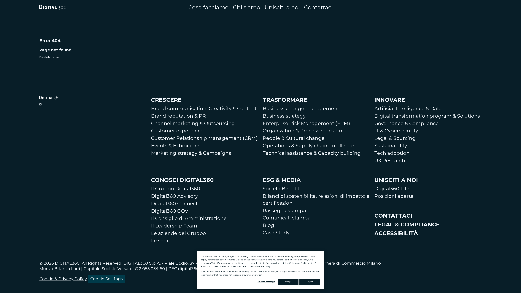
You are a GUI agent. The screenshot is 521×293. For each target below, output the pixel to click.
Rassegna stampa (284, 210)
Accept (288, 282)
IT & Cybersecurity (396, 131)
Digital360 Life (391, 189)
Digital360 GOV (169, 211)
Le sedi (159, 241)
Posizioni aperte (394, 196)
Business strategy (284, 116)
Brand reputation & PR (178, 116)
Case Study (276, 233)
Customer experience (177, 131)
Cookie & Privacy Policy (63, 278)
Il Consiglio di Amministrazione (189, 218)
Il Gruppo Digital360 (175, 189)
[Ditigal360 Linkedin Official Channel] (40, 104)
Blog (268, 225)
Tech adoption (391, 153)
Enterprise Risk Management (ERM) (306, 123)
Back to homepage (49, 57)
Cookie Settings (106, 278)
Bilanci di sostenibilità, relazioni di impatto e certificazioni (316, 199)
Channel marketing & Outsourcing (193, 123)
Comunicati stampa (287, 218)
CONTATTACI (393, 215)
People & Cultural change (294, 138)
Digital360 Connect (174, 203)
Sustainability (390, 146)
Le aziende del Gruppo (178, 233)
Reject (310, 282)
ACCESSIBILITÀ (396, 233)
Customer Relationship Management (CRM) (204, 138)
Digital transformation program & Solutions (427, 116)
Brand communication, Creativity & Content (204, 108)
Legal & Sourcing (395, 138)
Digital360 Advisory (174, 196)
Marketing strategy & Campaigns (191, 153)
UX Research (389, 160)
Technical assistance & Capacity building (312, 153)
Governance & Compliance (406, 123)
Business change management (301, 108)
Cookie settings (266, 282)
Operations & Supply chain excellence (308, 146)
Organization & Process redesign (302, 131)
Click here (241, 266)
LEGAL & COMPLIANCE (407, 224)
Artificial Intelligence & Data (408, 108)
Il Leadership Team (174, 226)
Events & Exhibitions (175, 146)
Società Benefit (281, 189)
